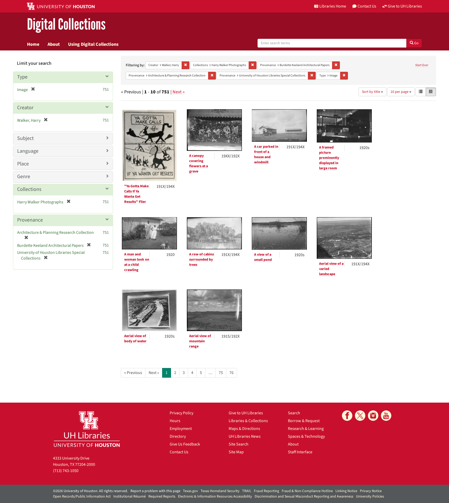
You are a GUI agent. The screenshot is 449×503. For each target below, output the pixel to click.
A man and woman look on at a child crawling (136, 262)
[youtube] (386, 415)
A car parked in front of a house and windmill (266, 154)
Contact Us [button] (367, 6)
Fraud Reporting (266, 491)
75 (221, 373)
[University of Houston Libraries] (87, 429)
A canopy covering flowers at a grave (198, 163)
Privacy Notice (371, 491)
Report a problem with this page (155, 491)
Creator (25, 107)
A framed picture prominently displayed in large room (329, 158)
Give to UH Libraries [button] (405, 6)
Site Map (236, 452)
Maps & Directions (244, 428)
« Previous (133, 373)
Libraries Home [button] (332, 6)
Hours (175, 421)
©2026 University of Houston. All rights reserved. (90, 491)
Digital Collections (66, 24)
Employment (181, 428)
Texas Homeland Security (220, 491)
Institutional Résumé (129, 496)
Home (33, 44)
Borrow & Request (304, 421)
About (54, 44)
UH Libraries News (245, 436)
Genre (23, 176)
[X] (360, 415)
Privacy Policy (181, 413)
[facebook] (347, 415)
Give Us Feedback (185, 444)
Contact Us (179, 452)
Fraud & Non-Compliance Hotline (307, 491)
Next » (179, 92)
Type (22, 77)
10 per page (400, 91)
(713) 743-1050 (65, 471)
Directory (178, 436)
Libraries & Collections (248, 421)
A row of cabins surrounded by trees (201, 259)
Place (23, 163)
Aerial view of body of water (135, 338)
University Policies (370, 496)
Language (27, 151)
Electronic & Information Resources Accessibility (215, 496)
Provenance (30, 220)
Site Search (238, 444)
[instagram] (373, 415)
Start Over (421, 65)
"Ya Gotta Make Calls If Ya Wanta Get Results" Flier (136, 194)
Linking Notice (346, 491)
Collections (29, 189)
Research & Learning (306, 428)
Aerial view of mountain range (200, 341)
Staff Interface (300, 452)
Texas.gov (190, 491)
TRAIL (246, 491)
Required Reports (161, 496)
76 (231, 373)
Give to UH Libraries (246, 413)
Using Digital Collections (93, 44)
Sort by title (371, 91)
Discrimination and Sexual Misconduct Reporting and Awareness (304, 496)
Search (294, 413)
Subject (25, 138)
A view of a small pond (263, 257)
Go (416, 43)
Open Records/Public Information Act (82, 496)
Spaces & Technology (306, 436)
